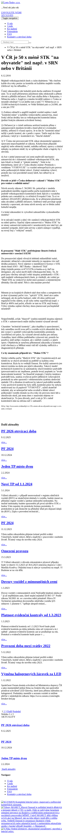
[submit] (30, 42)
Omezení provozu (14, 551)
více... (4, 442)
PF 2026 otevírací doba (18, 431)
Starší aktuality (8, 769)
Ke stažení (12, 29)
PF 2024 (7, 449)
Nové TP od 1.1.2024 (16, 484)
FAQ (9, 34)
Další (9, 711)
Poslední (17, 711)
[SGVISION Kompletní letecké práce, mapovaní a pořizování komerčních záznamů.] (32, 804)
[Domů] (10, 2)
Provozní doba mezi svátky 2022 (25, 646)
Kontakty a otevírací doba (19, 37)
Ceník (10, 26)
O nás (10, 23)
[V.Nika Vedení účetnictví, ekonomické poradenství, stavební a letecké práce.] (32, 831)
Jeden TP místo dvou (17, 466)
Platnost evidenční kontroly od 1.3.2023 (31, 615)
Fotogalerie (12, 31)
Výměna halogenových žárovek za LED (31, 674)
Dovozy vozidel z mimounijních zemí (29, 582)
